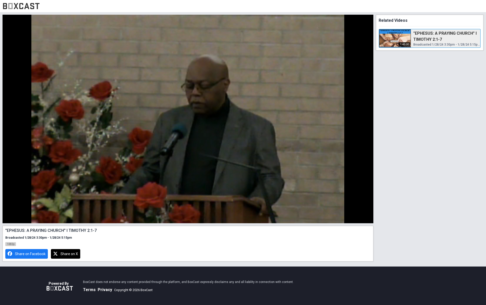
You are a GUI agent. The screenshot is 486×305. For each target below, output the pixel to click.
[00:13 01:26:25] (188, 119)
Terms (89, 289)
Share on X (69, 254)
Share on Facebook (30, 254)
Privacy (105, 289)
